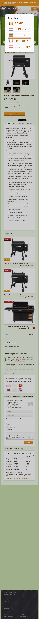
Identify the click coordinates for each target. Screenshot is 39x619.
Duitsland (22, 35)
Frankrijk (21, 41)
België (19, 23)
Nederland (22, 29)
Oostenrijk (22, 46)
